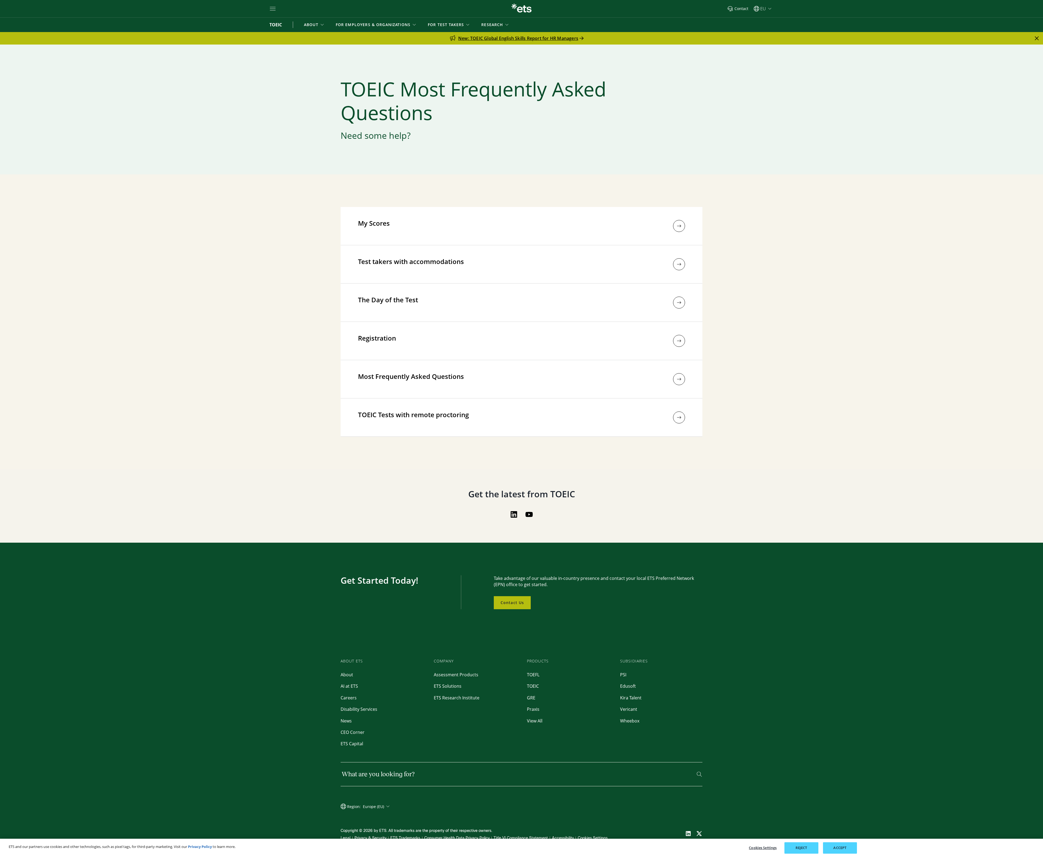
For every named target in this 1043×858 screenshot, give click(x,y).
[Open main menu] (272, 8)
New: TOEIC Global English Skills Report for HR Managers (518, 38)
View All (534, 721)
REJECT (801, 847)
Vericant (628, 709)
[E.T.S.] (521, 9)
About (347, 675)
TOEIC (533, 686)
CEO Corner (353, 732)
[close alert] (1037, 38)
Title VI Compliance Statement (521, 838)
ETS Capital (352, 744)
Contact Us (512, 602)
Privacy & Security (370, 838)
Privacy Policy (200, 846)
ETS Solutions (447, 686)
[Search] (699, 774)
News (346, 721)
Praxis (533, 709)
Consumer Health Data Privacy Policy (457, 838)
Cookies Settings (593, 838)
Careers (349, 698)
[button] (314, 24)
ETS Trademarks (405, 838)
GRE (531, 698)
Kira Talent (631, 698)
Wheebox (629, 721)
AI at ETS (349, 686)
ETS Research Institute (456, 698)
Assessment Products (456, 675)
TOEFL (533, 675)
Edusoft (628, 686)
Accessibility (563, 838)
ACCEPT (839, 847)
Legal (345, 838)
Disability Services (359, 709)
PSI (623, 675)
